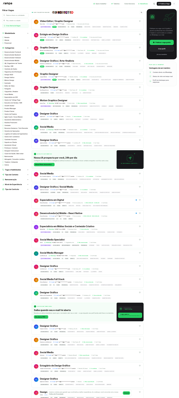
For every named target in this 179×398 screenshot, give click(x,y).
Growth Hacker (9, 105)
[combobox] (141, 12)
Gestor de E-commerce (12, 136)
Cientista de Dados (11, 69)
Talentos (117, 4)
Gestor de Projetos (11, 114)
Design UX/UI (9, 74)
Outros (7, 165)
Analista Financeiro (11, 122)
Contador (8, 125)
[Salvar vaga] (139, 21)
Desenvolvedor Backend (13, 55)
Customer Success (11, 139)
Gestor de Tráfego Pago (12, 100)
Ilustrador (8, 83)
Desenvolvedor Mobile (12, 60)
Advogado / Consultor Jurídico (15, 159)
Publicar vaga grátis (163, 42)
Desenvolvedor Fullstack (13, 57)
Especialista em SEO (11, 97)
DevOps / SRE (9, 66)
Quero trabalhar (101, 4)
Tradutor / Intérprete (11, 162)
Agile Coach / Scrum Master (14, 117)
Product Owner (9, 111)
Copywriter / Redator (11, 91)
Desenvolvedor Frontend (13, 52)
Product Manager (10, 108)
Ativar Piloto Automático (43, 164)
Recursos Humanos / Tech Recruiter (16, 128)
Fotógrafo (8, 89)
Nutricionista (9, 156)
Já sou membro (161, 54)
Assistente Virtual (10, 145)
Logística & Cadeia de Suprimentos (16, 134)
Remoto (7, 37)
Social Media (9, 94)
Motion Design (9, 80)
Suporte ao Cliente (11, 142)
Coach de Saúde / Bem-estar (14, 153)
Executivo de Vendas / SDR (13, 103)
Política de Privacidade (56, 394)
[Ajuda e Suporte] (154, 4)
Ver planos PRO (40, 317)
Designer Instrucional (12, 151)
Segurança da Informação (13, 72)
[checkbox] (3, 37)
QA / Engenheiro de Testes (13, 63)
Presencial (8, 43)
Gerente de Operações (12, 131)
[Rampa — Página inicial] (7, 4)
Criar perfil (161, 49)
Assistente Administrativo (13, 120)
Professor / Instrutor (11, 148)
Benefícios (144, 4)
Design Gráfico (9, 77)
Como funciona (129, 4)
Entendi (126, 393)
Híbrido (7, 40)
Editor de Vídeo (10, 86)
